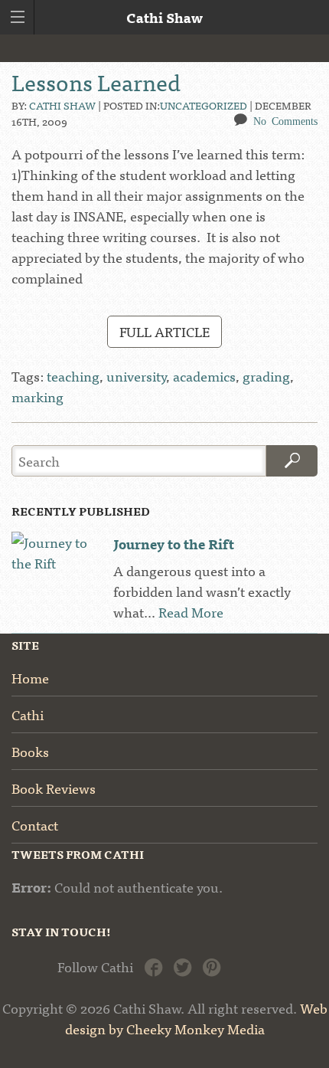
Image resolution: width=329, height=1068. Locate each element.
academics (204, 376)
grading (266, 376)
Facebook (153, 965)
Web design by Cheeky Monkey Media (196, 1018)
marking (37, 396)
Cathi (27, 714)
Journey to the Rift (173, 543)
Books (30, 751)
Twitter (182, 965)
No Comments (285, 120)
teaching (73, 376)
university (136, 376)
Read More (190, 612)
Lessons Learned (96, 81)
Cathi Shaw (62, 105)
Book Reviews (53, 788)
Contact (34, 825)
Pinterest (211, 965)
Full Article (164, 331)
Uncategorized (203, 105)
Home (30, 678)
